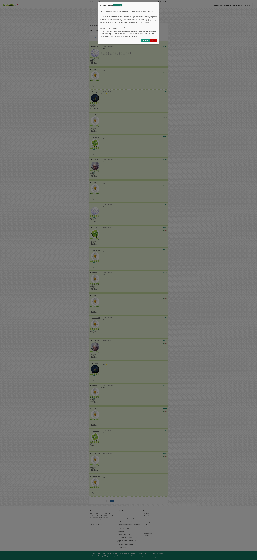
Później (153, 40)
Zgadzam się (118, 5)
